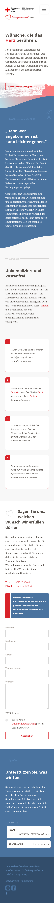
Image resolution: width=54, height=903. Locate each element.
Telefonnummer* (14, 668)
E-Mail (40, 392)
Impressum (27, 881)
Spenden (43, 305)
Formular (15, 392)
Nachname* (11, 641)
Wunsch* (9, 681)
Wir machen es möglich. (20, 86)
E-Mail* (8, 654)
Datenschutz (12, 881)
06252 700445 (22, 582)
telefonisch (32, 396)
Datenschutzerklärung (24, 723)
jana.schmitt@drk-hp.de (26, 586)
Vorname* (10, 627)
